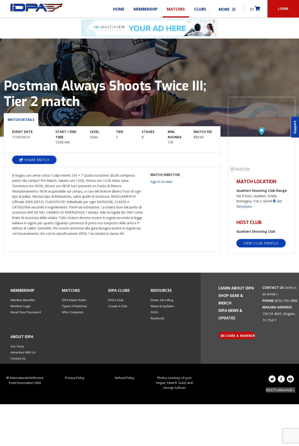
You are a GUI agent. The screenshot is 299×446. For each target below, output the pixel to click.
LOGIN (283, 8)
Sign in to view (161, 181)
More (224, 9)
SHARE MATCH (36, 159)
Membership (145, 9)
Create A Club (117, 306)
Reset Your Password (26, 312)
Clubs (200, 9)
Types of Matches (74, 306)
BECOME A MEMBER (238, 335)
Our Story (17, 346)
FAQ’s (154, 312)
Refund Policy (124, 378)
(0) (252, 9)
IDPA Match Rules (74, 300)
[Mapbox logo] (240, 169)
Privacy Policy (74, 378)
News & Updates (162, 306)
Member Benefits (23, 300)
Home (118, 9)
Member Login (21, 306)
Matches (176, 9)
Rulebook (157, 318)
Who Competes (73, 312)
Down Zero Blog (162, 300)
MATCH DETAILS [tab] (21, 119)
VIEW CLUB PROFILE (261, 243)
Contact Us (18, 358)
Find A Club (116, 300)
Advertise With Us (23, 352)
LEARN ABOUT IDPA (236, 288)
